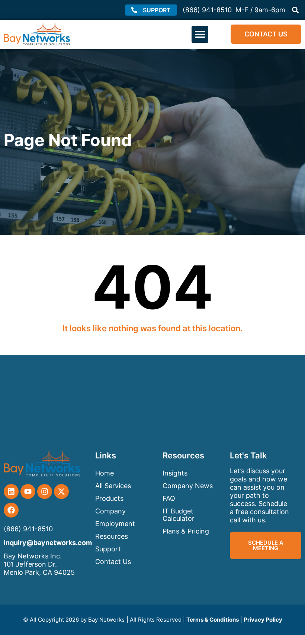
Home (104, 473)
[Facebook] (11, 510)
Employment (115, 524)
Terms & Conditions (212, 619)
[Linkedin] (11, 491)
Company (110, 511)
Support (108, 549)
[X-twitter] (61, 491)
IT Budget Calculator (179, 514)
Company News (188, 486)
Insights (175, 473)
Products (109, 498)
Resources (111, 536)
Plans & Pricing (186, 531)
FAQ (169, 498)
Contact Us (113, 561)
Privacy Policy (263, 619)
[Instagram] (44, 491)
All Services (113, 486)
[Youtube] (27, 491)
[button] (295, 10)
